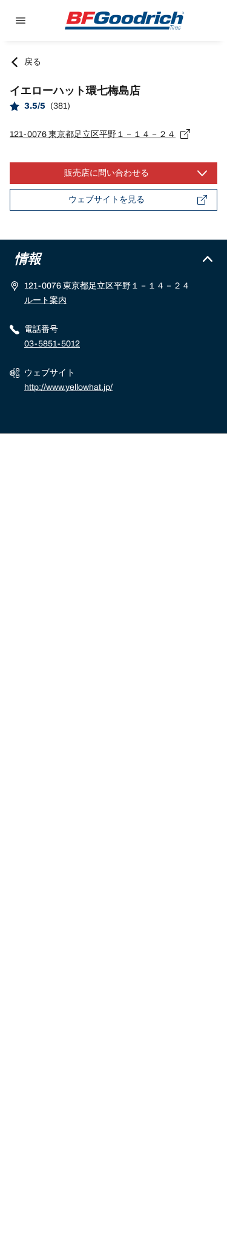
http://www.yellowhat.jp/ (68, 387)
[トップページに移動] (125, 20)
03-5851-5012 (52, 343)
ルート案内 (45, 300)
